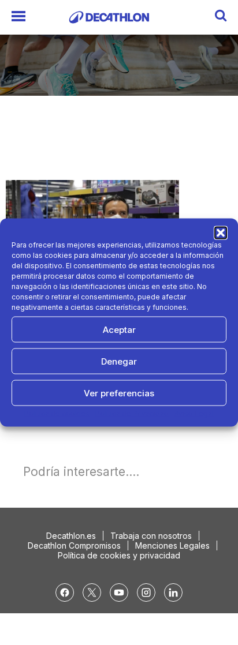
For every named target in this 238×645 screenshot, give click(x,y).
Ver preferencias (119, 392)
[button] (220, 233)
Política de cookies (57, 413)
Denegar (119, 360)
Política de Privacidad (132, 413)
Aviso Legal (194, 413)
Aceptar (119, 329)
